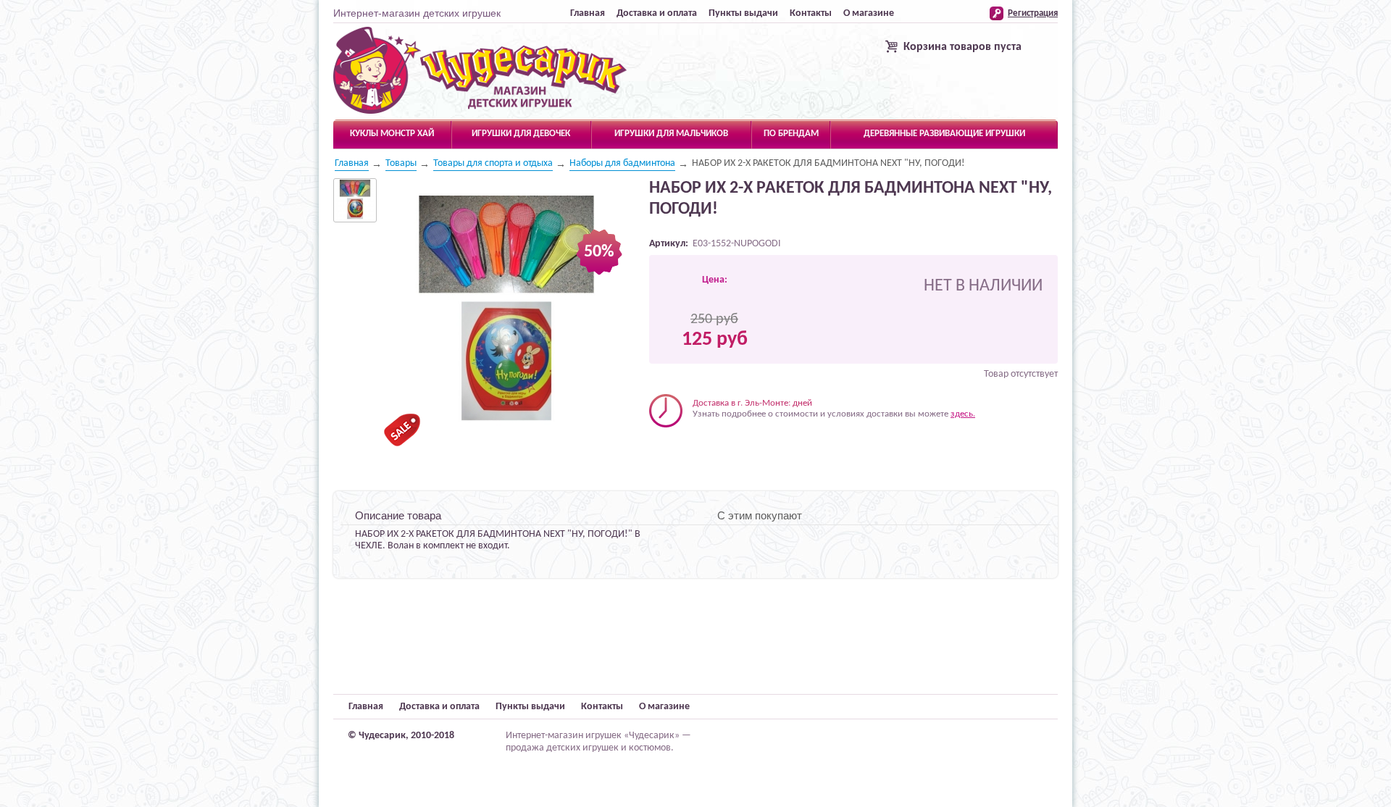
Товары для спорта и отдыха (493, 163)
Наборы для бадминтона (622, 163)
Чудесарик (480, 71)
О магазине (868, 13)
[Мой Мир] (705, 449)
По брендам (791, 133)
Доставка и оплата (657, 13)
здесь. (963, 414)
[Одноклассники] (690, 449)
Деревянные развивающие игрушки (944, 133)
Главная (587, 13)
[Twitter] (674, 449)
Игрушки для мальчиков (671, 133)
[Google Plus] (720, 449)
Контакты (811, 13)
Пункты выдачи (743, 13)
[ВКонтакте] (659, 449)
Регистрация (1033, 13)
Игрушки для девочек (521, 133)
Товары (401, 163)
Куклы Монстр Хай (392, 133)
